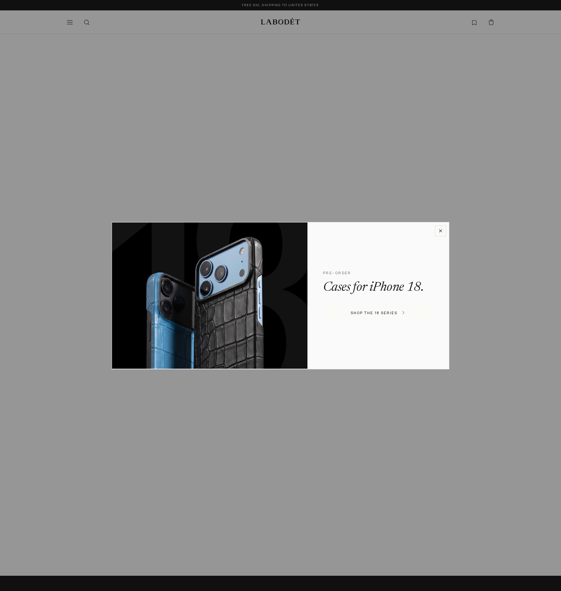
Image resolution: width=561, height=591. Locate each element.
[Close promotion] (440, 231)
